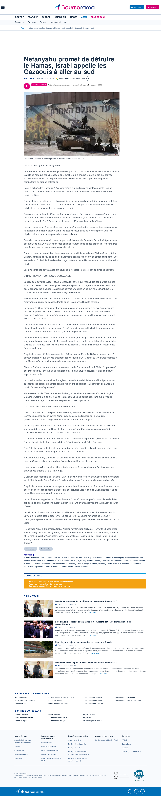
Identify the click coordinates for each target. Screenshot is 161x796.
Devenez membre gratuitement (58, 586)
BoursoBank (98, 17)
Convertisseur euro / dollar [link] (92, 703)
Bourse (19, 17)
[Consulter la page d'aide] (127, 7)
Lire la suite (93, 612)
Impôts (73, 17)
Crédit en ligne (21, 720)
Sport (66, 22)
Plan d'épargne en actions (92, 720)
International (55, 22)
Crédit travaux (54, 714)
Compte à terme (88, 714)
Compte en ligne (21, 714)
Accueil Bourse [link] (21, 697)
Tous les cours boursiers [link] (25, 700)
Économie (19, 22)
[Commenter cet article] (17, 58)
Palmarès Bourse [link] (55, 700)
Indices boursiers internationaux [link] (61, 697)
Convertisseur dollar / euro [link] (92, 700)
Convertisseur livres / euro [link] (125, 697)
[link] (17, 746)
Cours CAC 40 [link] (21, 703)
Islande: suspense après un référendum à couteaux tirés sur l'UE (86, 601)
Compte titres (87, 717)
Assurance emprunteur (57, 717)
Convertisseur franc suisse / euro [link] (128, 700)
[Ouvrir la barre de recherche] (124, 7)
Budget (46, 17)
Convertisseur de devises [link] (92, 697)
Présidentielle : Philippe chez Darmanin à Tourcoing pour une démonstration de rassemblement (93, 623)
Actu (84, 17)
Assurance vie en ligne (57, 720)
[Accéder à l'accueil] (16, 27)
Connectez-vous (56, 584)
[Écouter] (27, 86)
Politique (32, 22)
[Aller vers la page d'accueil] (81, 7)
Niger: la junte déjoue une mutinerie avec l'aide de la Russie (83, 642)
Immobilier (60, 17)
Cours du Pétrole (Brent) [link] (58, 703)
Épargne (33, 17)
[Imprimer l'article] (17, 80)
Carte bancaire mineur (24, 717)
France (43, 22)
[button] (3, 7)
